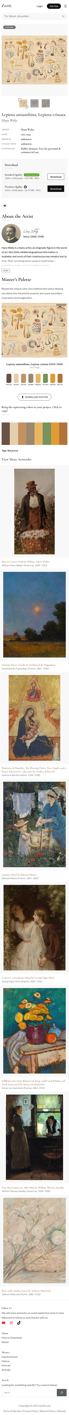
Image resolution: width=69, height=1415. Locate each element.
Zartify (9, 6)
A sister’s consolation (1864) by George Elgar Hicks (28, 977)
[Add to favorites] (5, 206)
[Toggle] (6, 270)
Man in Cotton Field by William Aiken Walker (26, 561)
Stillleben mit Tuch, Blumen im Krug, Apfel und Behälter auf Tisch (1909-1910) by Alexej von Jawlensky (33, 1082)
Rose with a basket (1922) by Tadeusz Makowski (26, 1290)
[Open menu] (65, 6)
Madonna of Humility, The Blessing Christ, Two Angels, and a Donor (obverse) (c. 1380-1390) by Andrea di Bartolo (34, 769)
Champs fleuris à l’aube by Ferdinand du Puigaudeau (28, 665)
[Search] (63, 16)
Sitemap (61, 1410)
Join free (53, 6)
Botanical (13, 450)
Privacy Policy (30, 1410)
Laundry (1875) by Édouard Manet (19, 874)
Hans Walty (30, 231)
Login (40, 6)
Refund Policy (47, 1410)
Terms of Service (12, 1410)
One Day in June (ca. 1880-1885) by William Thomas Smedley (33, 1187)
